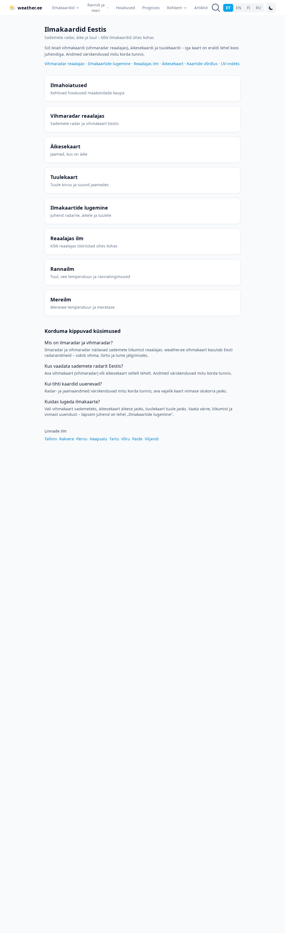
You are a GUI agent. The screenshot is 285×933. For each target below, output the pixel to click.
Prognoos (151, 7)
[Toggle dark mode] (271, 8)
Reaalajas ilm (146, 63)
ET (228, 7)
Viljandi (152, 438)
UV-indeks (230, 63)
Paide (137, 438)
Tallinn (51, 438)
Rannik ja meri (96, 7)
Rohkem (174, 7)
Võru (125, 438)
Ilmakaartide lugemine (109, 63)
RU (258, 7)
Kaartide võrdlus (202, 63)
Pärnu (81, 438)
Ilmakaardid (63, 7)
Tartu (114, 438)
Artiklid (201, 7)
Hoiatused (125, 7)
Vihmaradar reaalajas (65, 63)
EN (238, 7)
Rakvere (66, 438)
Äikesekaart (172, 63)
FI (248, 7)
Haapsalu (98, 438)
